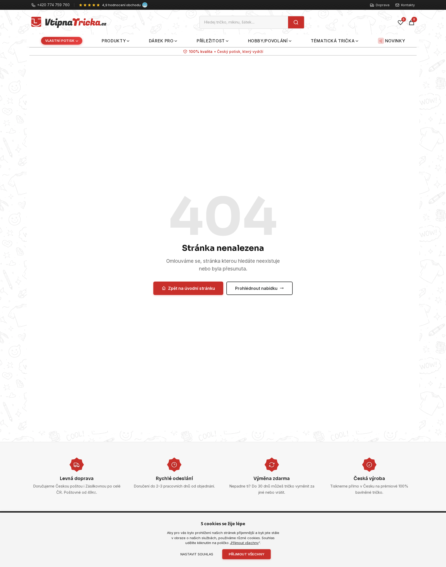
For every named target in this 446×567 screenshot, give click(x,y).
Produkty (114, 40)
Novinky (395, 40)
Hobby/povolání (268, 40)
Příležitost (211, 40)
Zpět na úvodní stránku (191, 288)
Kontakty (408, 5)
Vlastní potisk (60, 41)
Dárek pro (161, 40)
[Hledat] (296, 22)
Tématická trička (333, 40)
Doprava (382, 5)
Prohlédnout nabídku (256, 288)
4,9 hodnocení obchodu (121, 5)
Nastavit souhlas (196, 554)
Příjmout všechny (245, 543)
